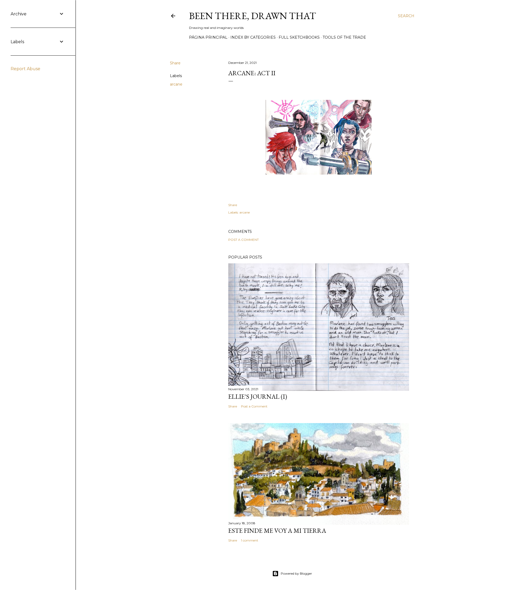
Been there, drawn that (252, 16)
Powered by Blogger (296, 573)
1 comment (249, 540)
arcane (176, 84)
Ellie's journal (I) (257, 396)
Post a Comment (243, 240)
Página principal (208, 37)
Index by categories (253, 37)
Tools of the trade (344, 37)
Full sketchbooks (299, 37)
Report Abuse (25, 68)
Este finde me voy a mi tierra (277, 530)
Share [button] (175, 63)
